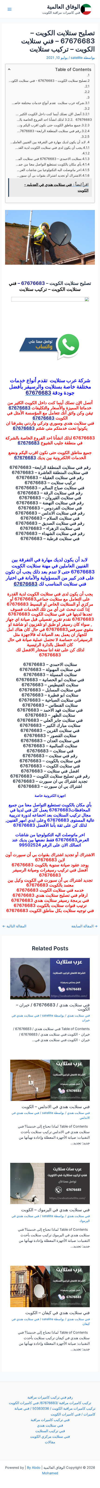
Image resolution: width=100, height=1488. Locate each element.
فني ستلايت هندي (78, 1015)
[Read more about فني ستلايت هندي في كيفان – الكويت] (50, 1286)
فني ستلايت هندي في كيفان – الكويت (57, 1312)
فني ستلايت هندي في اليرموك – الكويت (55, 1209)
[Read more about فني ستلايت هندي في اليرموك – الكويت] (50, 1183)
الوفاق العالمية (63, 6)
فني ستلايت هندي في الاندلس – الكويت (56, 1106)
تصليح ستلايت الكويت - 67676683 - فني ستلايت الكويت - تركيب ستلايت (47, 81)
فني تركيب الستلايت (50, 1431)
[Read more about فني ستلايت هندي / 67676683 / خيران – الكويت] (50, 978)
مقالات (50, 1442)
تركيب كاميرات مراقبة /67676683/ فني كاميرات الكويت (50, 1403)
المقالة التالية (14, 926)
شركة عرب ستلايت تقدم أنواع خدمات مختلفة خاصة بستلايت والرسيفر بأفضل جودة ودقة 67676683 (48, 103)
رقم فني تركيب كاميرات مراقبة (50, 1397)
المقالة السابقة (84, 926)
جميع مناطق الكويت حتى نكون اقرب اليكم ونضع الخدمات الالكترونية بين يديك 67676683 (47, 125)
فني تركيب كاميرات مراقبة (50, 1420)
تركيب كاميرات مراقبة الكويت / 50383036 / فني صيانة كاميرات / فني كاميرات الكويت (54, 1411)
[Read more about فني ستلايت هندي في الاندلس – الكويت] (50, 1080)
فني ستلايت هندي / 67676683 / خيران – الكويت (53, 1006)
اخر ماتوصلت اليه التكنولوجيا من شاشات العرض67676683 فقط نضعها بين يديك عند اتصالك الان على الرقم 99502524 (48, 170)
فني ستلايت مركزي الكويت (50, 1436)
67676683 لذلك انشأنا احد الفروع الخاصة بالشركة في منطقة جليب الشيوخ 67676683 (53, 119)
